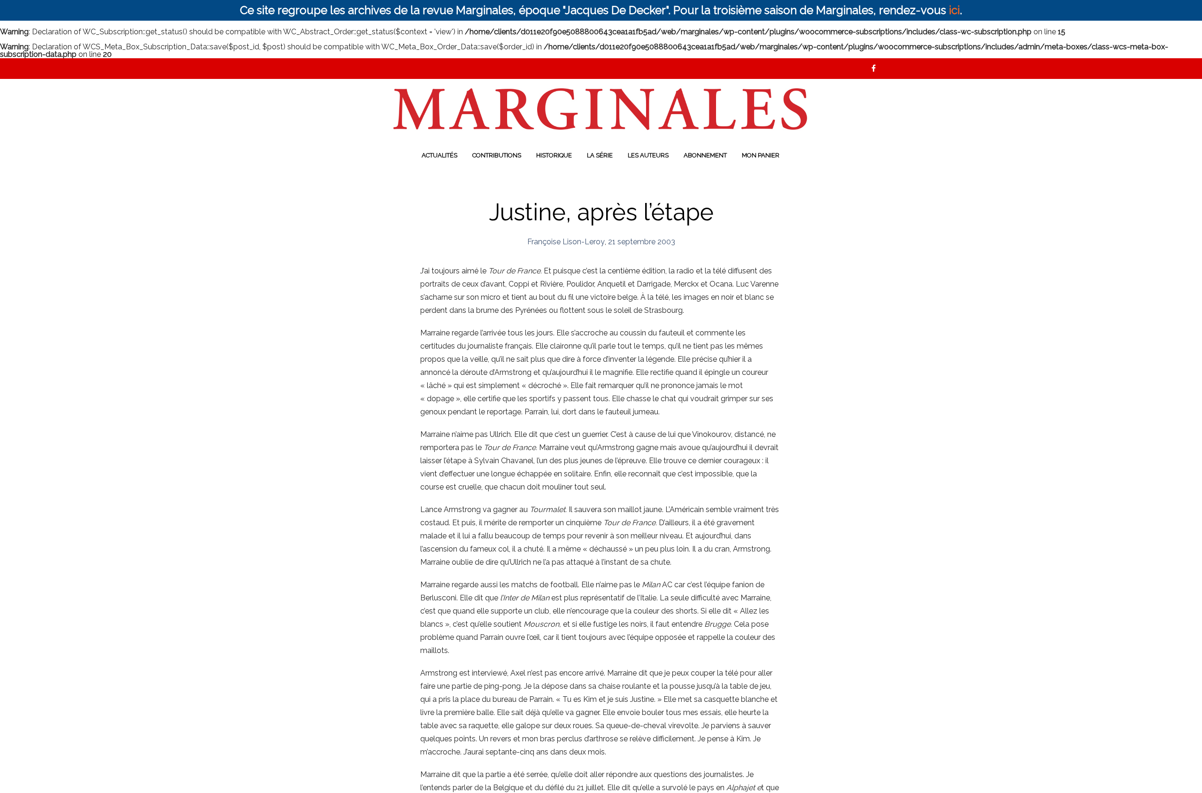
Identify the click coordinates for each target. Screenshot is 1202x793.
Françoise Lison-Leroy (566, 241)
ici (954, 10)
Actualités (439, 155)
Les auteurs (648, 155)
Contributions (496, 155)
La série (600, 155)
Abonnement (705, 155)
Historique (554, 155)
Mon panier (760, 155)
